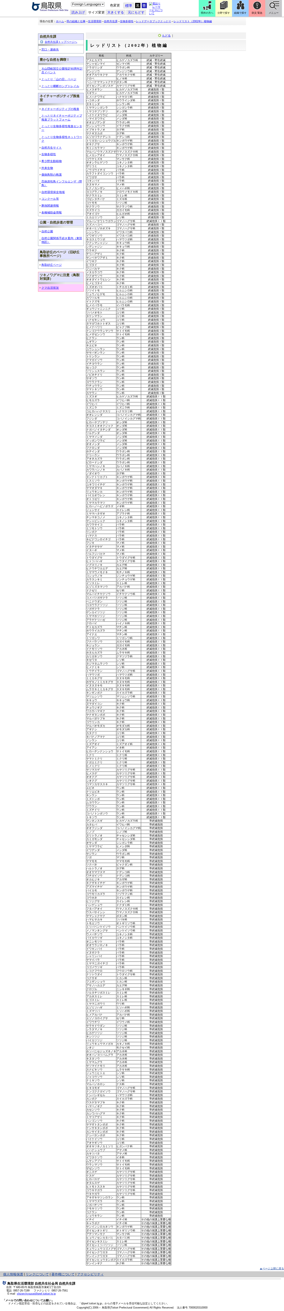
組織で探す (240, 12)
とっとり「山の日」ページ (58, 79)
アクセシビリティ (90, 1274)
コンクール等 (50, 198)
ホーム (60, 21)
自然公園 (47, 231)
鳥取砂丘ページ (51, 264)
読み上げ (78, 12)
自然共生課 (110, 21)
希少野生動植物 (51, 161)
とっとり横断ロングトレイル (60, 86)
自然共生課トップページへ (61, 41)
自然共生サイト (51, 147)
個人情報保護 (13, 1274)
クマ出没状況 (50, 287)
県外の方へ (207, 12)
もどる (166, 35)
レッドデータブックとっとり (153, 21)
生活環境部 (94, 21)
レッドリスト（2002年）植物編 (193, 21)
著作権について (63, 1274)
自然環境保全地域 (53, 192)
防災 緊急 (257, 12)
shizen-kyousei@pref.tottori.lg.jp (36, 1293)
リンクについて (37, 1274)
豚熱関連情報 (50, 205)
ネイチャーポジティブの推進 (60, 109)
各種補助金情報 (51, 212)
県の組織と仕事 (76, 21)
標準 (128, 6)
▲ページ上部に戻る (272, 1268)
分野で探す (223, 12)
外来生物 (47, 168)
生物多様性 (126, 21)
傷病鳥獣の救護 (51, 174)
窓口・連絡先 (50, 49)
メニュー (274, 12)
